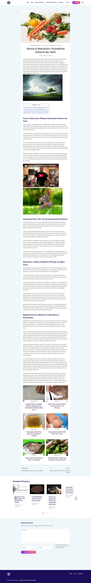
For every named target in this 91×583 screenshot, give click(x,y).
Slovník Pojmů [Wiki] (51, 2)
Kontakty (76, 2)
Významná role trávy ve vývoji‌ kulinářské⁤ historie (35, 109)
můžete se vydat (39, 337)
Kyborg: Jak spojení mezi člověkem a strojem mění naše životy (52, 500)
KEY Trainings (43, 55)
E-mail (40, 547)
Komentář (24, 530)
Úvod (28, 2)
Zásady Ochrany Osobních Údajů (28, 580)
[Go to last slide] (15, 498)
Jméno (23, 547)
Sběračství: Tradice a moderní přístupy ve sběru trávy (36, 111)
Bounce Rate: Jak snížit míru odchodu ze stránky (60, 470)
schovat (38, 105)
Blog (32, 2)
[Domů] (29, 45)
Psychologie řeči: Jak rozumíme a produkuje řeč (37, 498)
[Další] (76, 498)
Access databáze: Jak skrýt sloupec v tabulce (32, 469)
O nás (67, 2)
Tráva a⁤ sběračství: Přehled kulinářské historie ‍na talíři (36, 107)
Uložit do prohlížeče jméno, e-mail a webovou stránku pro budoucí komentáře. (62, 546)
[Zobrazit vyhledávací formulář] (83, 2)
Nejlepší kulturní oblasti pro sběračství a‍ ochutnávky (36, 112)
